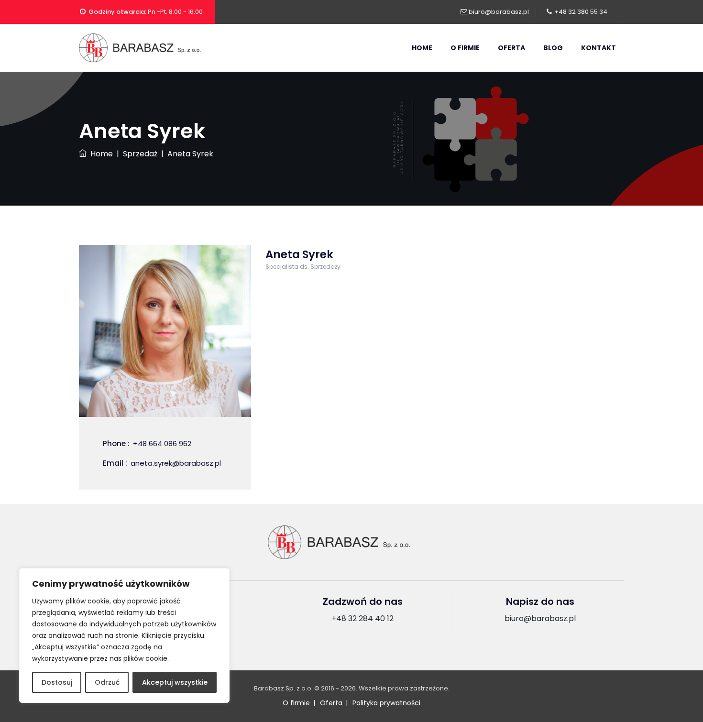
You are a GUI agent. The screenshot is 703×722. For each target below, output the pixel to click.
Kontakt (598, 48)
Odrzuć (107, 682)
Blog (553, 48)
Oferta (511, 48)
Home (422, 48)
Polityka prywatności (386, 703)
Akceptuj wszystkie (175, 682)
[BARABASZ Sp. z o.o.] (150, 48)
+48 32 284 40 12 (362, 618)
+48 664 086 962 (162, 443)
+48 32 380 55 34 (580, 11)
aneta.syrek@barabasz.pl (176, 463)
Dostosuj (57, 682)
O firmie (465, 48)
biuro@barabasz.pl (499, 11)
